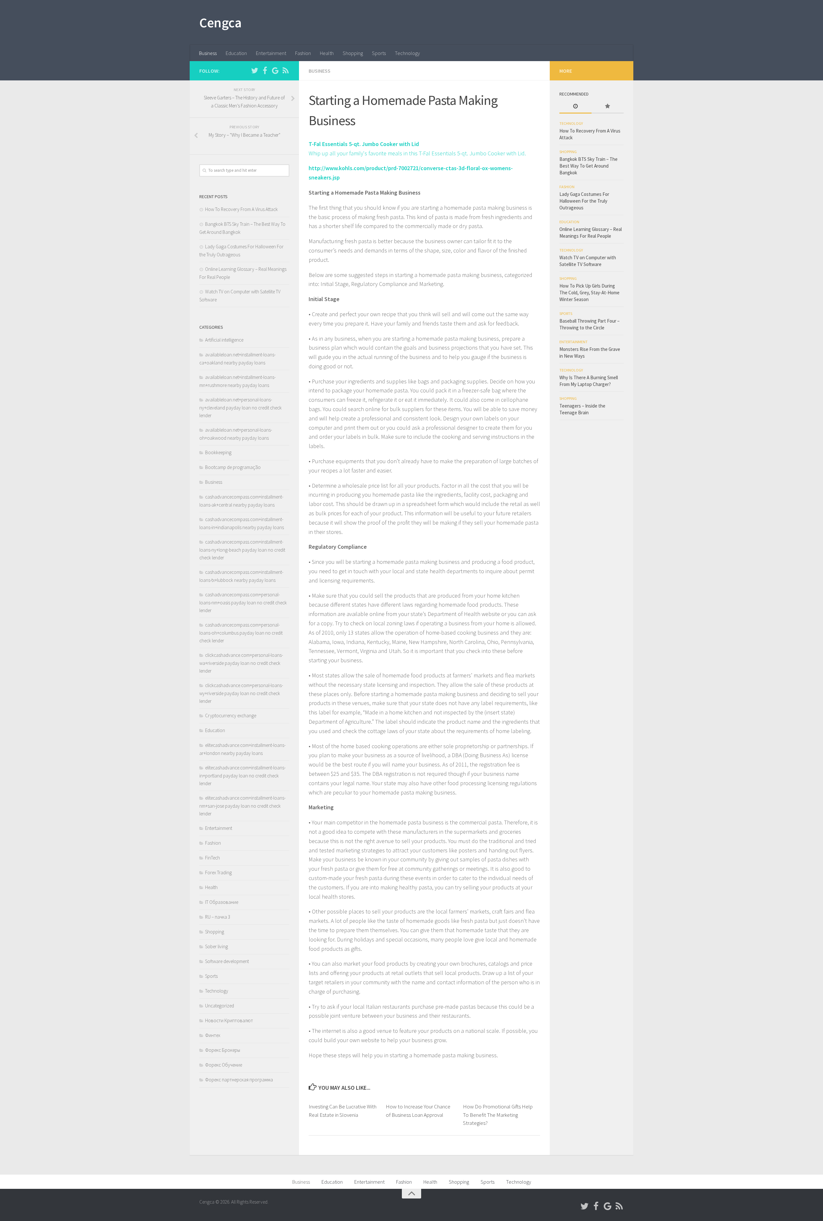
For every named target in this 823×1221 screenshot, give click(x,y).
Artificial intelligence (224, 340)
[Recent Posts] (575, 107)
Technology (407, 53)
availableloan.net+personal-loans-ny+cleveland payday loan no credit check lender (240, 407)
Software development (227, 961)
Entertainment (271, 53)
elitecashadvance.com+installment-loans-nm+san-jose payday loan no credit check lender (242, 806)
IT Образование (221, 902)
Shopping (353, 53)
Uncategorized (219, 1006)
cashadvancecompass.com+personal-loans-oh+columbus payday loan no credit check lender (241, 633)
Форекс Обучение (223, 1065)
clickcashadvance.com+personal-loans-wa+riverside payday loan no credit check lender (241, 663)
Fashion (303, 53)
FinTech (212, 858)
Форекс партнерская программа (239, 1080)
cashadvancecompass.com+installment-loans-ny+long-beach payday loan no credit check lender (242, 550)
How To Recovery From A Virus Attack (241, 209)
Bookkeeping (218, 452)
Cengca (220, 22)
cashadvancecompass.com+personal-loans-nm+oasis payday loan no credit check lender (243, 602)
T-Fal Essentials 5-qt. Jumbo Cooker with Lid (364, 144)
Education (236, 53)
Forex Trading (218, 872)
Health (327, 53)
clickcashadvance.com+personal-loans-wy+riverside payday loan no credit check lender (241, 693)
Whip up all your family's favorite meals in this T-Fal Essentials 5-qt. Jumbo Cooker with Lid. (417, 153)
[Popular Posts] (608, 107)
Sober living (216, 946)
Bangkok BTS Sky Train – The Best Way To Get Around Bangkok (588, 166)
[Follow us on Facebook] (265, 70)
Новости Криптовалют (229, 1020)
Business (208, 53)
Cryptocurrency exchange (230, 715)
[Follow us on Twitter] (254, 70)
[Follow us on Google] (275, 70)
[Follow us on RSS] (285, 70)
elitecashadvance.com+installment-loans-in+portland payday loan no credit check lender (242, 775)
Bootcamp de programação (233, 467)
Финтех (212, 1035)
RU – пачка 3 (217, 917)
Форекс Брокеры (222, 1050)
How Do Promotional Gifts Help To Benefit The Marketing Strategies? (498, 1114)
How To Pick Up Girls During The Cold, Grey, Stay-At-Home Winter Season (589, 292)
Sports (379, 53)
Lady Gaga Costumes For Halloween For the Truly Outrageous (584, 201)
